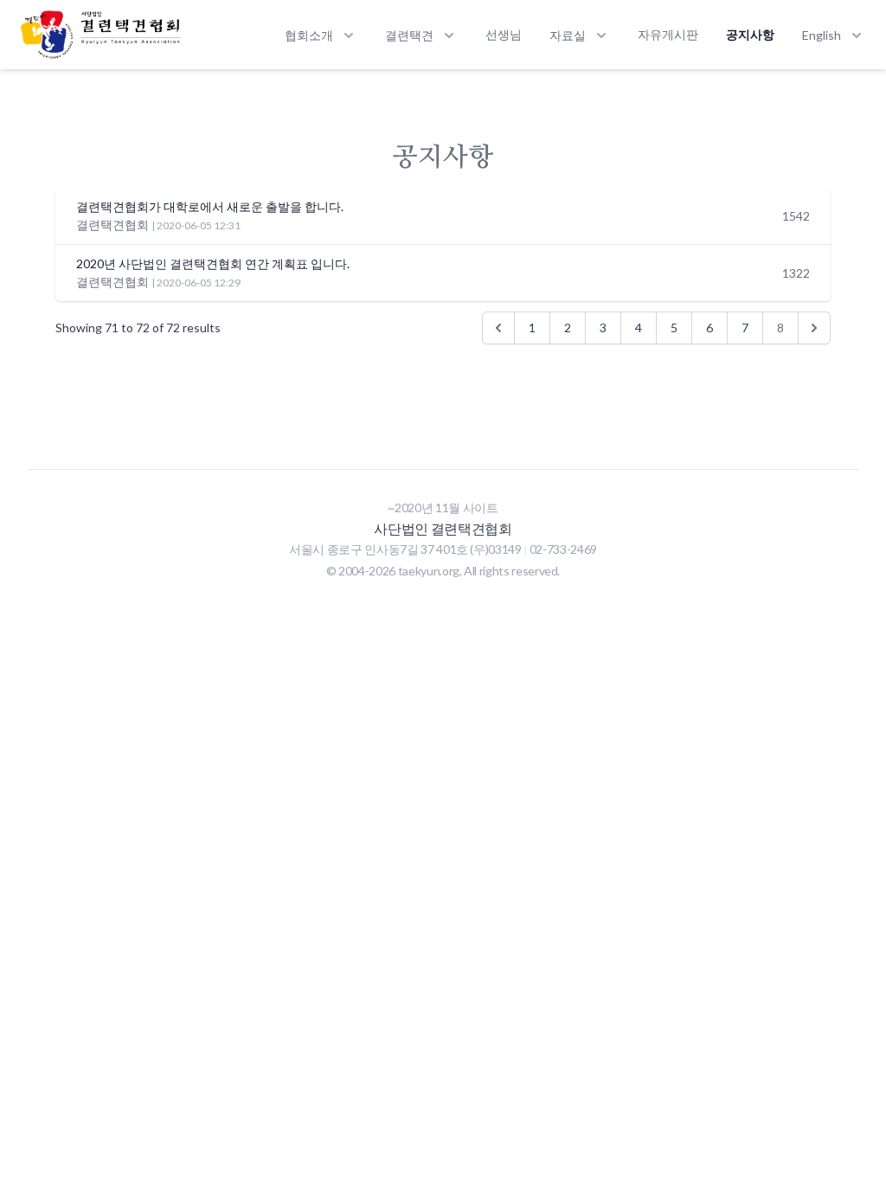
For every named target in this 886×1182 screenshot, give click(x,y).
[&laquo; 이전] (498, 328)
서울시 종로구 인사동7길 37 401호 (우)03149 (406, 549)
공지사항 (750, 34)
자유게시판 (668, 34)
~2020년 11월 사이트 (443, 507)
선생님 (503, 34)
